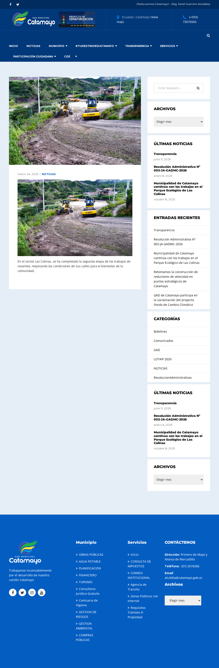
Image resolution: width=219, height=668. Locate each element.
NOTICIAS (49, 174)
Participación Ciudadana (33, 56)
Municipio (56, 46)
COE (67, 56)
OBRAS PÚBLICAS (91, 554)
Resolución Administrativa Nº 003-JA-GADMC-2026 (177, 168)
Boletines (160, 331)
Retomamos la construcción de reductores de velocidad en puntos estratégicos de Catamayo (176, 279)
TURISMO (85, 582)
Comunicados (163, 341)
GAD (157, 350)
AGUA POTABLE (90, 561)
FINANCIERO (88, 575)
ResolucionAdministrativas (173, 377)
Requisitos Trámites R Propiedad (137, 612)
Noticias (33, 46)
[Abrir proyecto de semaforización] (77, 19)
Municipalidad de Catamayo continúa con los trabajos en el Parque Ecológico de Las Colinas (178, 188)
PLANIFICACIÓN (90, 568)
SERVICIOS (167, 46)
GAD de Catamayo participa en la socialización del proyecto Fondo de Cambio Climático (176, 300)
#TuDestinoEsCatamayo (94, 46)
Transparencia (137, 46)
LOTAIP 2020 (163, 359)
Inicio (13, 46)
